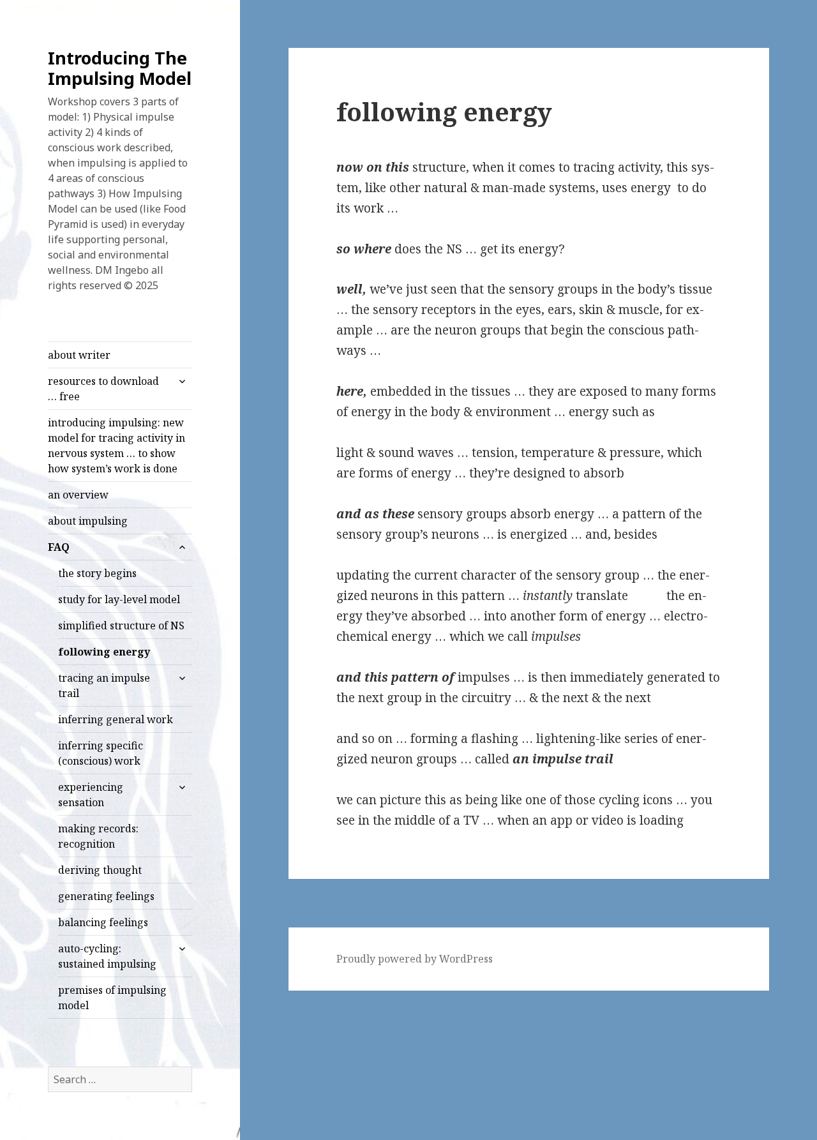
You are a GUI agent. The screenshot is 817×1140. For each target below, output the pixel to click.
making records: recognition (98, 836)
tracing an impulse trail (104, 685)
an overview (78, 495)
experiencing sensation (90, 794)
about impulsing (88, 521)
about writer (79, 355)
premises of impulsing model (112, 997)
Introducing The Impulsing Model (119, 68)
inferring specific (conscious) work (100, 753)
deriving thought (100, 870)
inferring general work (115, 719)
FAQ (59, 547)
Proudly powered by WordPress (414, 959)
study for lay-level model (119, 599)
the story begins (97, 573)
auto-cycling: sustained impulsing (107, 956)
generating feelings (106, 896)
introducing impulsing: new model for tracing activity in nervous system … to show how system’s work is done (116, 446)
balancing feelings (103, 922)
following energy (104, 652)
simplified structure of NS (121, 626)
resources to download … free (103, 388)
